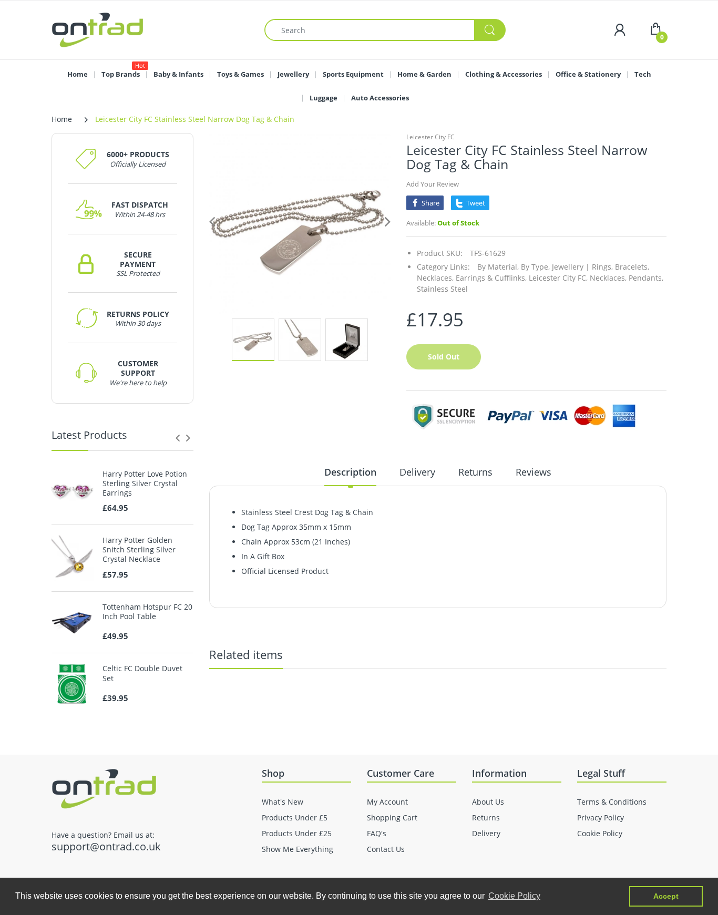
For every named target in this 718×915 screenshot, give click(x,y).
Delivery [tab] (417, 472)
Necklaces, (608, 278)
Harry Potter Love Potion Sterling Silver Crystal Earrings (144, 483)
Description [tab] (350, 472)
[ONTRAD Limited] (97, 29)
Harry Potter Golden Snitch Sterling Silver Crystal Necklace (139, 550)
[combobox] (384, 30)
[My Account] (619, 30)
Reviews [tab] (533, 472)
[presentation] (177, 438)
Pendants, (646, 278)
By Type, (535, 267)
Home (62, 119)
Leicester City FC (430, 136)
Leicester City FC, (558, 278)
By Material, (498, 267)
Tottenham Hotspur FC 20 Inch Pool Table (147, 611)
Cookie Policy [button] (514, 895)
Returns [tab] (475, 472)
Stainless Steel (442, 289)
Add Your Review (432, 184)
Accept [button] (666, 896)
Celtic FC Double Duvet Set (142, 673)
